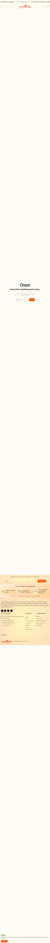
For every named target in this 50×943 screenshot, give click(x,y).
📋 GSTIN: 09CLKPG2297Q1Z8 (8, 622)
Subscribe (42, 581)
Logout (26, 627)
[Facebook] (2, 611)
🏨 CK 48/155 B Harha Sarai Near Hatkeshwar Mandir (12, 616)
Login (26, 616)
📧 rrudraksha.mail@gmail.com (7, 620)
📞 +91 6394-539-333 (5, 618)
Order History (28, 622)
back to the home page (25, 294)
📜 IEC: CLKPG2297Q (6, 625)
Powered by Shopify (23, 641)
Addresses (27, 625)
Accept (4, 941)
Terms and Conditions (40, 622)
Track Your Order (28, 629)
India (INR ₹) (4, 634)
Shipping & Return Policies (41, 620)
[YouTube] (8, 611)
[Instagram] (5, 611)
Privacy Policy (39, 618)
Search (32, 299)
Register (27, 618)
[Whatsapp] (11, 611)
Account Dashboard (29, 620)
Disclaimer (38, 616)
